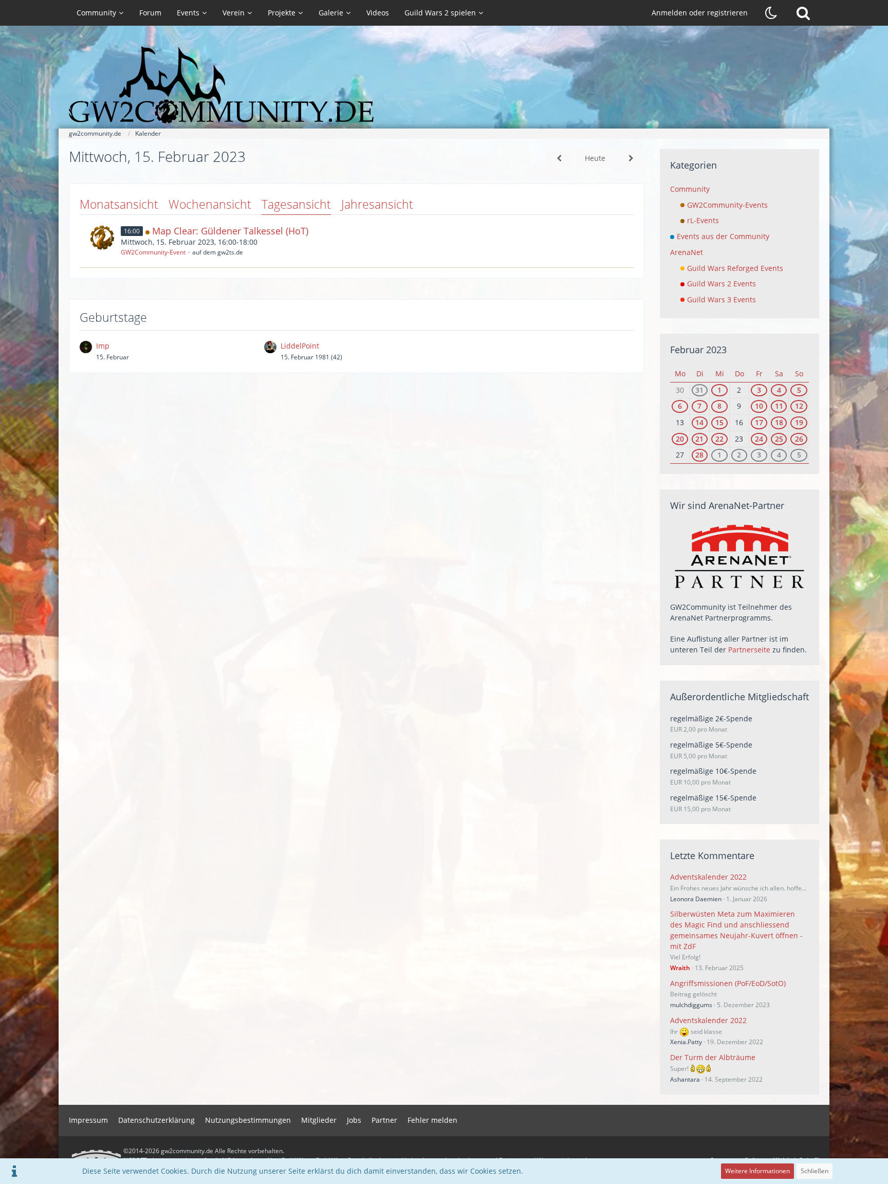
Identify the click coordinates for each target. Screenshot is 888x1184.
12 (799, 406)
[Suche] (803, 13)
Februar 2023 (698, 349)
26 (799, 439)
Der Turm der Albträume (712, 1057)
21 (699, 439)
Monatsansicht (119, 204)
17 (759, 422)
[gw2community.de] (444, 85)
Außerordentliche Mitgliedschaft (739, 696)
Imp (102, 346)
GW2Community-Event (153, 252)
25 (779, 439)
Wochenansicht (210, 204)
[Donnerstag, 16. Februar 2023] (631, 158)
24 (759, 439)
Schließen (814, 1171)
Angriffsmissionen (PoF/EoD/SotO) (728, 983)
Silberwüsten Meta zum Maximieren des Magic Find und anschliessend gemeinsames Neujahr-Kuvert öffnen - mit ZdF (736, 930)
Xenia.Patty (686, 1041)
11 (779, 406)
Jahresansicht (377, 204)
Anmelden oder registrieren (700, 12)
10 (759, 406)
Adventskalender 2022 (708, 877)
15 (719, 422)
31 (699, 390)
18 (779, 422)
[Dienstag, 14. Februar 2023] (559, 158)
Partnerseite (749, 649)
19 (799, 422)
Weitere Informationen (757, 1171)
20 (680, 439)
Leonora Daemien (695, 899)
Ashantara (685, 1079)
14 (699, 422)
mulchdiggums (691, 1004)
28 (699, 455)
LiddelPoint (300, 346)
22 (719, 439)
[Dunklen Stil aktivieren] (771, 13)
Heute (595, 158)
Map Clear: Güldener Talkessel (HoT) (230, 231)
